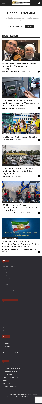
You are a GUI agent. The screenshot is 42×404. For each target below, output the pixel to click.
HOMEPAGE (29, 26)
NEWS (5, 261)
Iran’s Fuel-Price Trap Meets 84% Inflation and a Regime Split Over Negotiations (17, 171)
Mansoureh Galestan (8, 108)
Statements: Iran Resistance (10, 238)
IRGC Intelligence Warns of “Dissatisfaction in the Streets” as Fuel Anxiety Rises (20, 207)
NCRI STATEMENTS (10, 300)
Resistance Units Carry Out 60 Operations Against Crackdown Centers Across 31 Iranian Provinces (20, 244)
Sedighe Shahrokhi (8, 139)
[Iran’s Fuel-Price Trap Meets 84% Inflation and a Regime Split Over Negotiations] (21, 155)
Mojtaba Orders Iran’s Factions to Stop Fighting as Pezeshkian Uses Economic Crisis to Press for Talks (20, 103)
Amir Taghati (6, 176)
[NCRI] (21, 2)
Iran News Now (6, 133)
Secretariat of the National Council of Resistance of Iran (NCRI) (19, 250)
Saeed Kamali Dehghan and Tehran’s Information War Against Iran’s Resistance (19, 66)
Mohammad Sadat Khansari (10, 71)
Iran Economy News (8, 97)
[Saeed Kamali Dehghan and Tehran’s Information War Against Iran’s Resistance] (21, 50)
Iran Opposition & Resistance (10, 60)
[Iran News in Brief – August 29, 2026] (21, 123)
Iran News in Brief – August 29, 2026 (19, 137)
